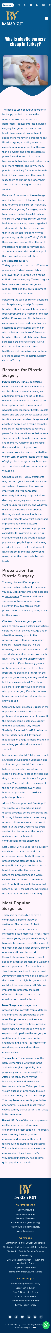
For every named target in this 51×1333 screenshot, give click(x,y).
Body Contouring (25, 1209)
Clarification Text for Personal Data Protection (25, 1247)
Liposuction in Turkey (25, 1296)
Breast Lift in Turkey (25, 1287)
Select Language (8, 5)
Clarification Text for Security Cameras (25, 1251)
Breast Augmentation (25, 1214)
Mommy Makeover (25, 1218)
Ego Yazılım (31, 1327)
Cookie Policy (25, 1255)
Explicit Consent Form (25, 1267)
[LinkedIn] (37, 5)
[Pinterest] (41, 1317)
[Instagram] (43, 5)
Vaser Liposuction (25, 1231)
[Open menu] (46, 18)
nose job (43, 591)
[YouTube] (31, 5)
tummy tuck (12, 596)
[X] (24, 5)
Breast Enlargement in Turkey (25, 1283)
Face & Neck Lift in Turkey (25, 1292)
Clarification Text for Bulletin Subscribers (25, 1242)
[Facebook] (18, 5)
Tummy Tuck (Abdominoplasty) (25, 1226)
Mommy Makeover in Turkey (25, 1300)
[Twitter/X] (16, 1317)
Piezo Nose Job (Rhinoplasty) (25, 1222)
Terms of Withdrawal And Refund (25, 1271)
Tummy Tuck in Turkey (25, 1304)
